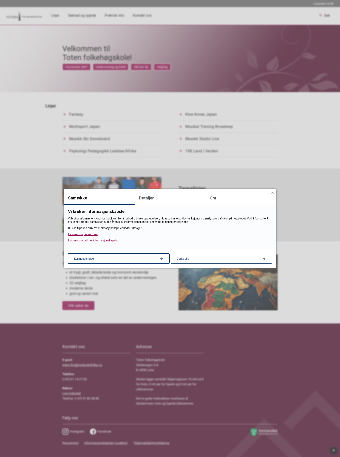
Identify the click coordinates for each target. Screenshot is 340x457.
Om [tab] (213, 198)
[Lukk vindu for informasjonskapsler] (272, 193)
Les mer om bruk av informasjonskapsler (93, 240)
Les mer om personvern (83, 234)
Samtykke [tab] (77, 198)
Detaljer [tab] (146, 198)
